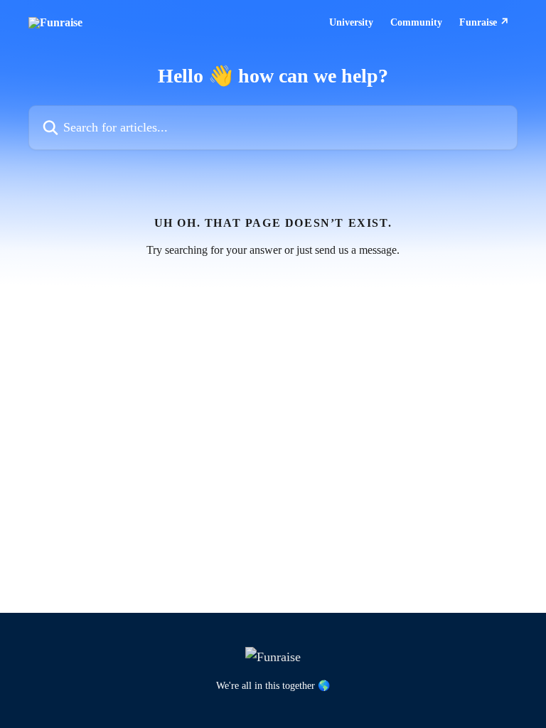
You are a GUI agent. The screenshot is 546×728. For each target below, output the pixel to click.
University (351, 23)
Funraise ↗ (484, 23)
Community (416, 23)
